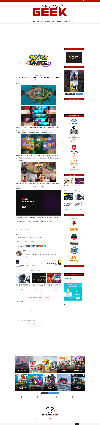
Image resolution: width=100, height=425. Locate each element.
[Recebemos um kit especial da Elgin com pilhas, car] (36, 382)
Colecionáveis (40, 21)
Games (53, 21)
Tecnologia (59, 21)
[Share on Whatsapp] (42, 246)
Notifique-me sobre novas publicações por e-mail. (25, 323)
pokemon (26, 241)
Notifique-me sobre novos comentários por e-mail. (25, 320)
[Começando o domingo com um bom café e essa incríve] (36, 364)
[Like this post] (26, 246)
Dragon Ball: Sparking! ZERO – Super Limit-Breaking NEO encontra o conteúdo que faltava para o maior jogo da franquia (39, 287)
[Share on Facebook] (29, 246)
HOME (28, 21)
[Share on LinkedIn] (37, 246)
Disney (65, 21)
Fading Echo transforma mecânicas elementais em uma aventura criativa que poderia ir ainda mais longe (68, 203)
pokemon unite (33, 241)
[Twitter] (73, 1)
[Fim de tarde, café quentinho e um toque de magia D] (50, 364)
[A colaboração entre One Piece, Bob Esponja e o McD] (22, 382)
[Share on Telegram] (45, 246)
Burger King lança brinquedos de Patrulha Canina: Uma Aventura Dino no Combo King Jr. (68, 187)
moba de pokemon (20, 241)
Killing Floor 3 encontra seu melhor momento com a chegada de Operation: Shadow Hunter (79, 188)
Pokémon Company (23, 234)
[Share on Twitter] (32, 246)
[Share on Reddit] (39, 246)
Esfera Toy (40, 237)
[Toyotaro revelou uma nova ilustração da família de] (50, 382)
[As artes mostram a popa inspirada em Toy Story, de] (78, 382)
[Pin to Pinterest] (34, 246)
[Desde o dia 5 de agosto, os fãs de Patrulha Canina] (64, 364)
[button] (18, 283)
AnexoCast (33, 21)
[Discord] (83, 1)
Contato (50, 418)
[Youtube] (77, 1)
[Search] (69, 21)
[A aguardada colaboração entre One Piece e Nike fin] (22, 364)
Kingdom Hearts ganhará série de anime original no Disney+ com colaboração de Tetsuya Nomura (79, 203)
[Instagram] (74, 1)
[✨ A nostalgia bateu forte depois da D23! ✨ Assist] (64, 382)
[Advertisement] (50, 35)
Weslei (32, 79)
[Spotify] (80, 1)
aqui (35, 228)
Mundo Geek (47, 21)
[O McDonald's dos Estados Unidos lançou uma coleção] (78, 364)
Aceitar (77, 423)
